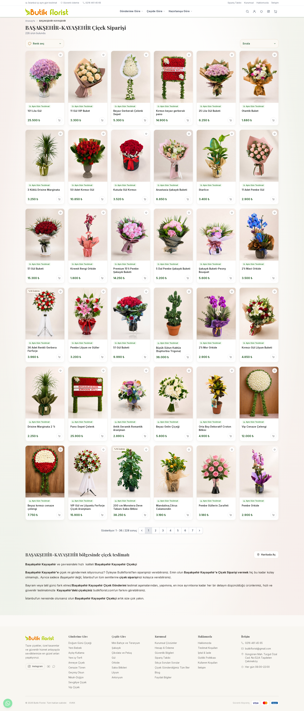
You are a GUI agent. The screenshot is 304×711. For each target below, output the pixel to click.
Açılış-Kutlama (76, 652)
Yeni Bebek (75, 647)
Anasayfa (30, 21)
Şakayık (116, 647)
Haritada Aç (268, 554)
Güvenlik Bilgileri (164, 652)
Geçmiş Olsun (76, 672)
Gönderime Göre (130, 11)
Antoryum (117, 677)
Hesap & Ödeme (164, 647)
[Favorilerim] (261, 11)
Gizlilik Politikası (207, 657)
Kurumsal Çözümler (166, 642)
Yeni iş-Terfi (75, 657)
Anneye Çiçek (76, 662)
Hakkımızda (262, 2)
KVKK (72, 703)
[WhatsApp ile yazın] (7, 703)
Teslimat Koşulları (208, 647)
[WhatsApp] (53, 666)
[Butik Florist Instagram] (268, 11)
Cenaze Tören (76, 667)
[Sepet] (275, 11)
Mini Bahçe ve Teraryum (126, 642)
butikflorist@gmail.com (258, 648)
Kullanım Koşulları (207, 662)
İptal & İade (204, 652)
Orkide (116, 662)
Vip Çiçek (74, 687)
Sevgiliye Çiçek (77, 682)
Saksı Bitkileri (119, 667)
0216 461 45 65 (93, 2)
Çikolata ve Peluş (122, 652)
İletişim (275, 2)
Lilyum (115, 672)
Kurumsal (249, 2)
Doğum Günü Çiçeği (79, 642)
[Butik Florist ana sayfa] (39, 638)
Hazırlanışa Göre (179, 11)
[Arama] (247, 11)
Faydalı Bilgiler (163, 677)
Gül (113, 657)
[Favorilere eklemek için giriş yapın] (60, 54)
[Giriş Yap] (254, 11)
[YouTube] (48, 666)
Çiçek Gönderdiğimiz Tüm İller (172, 667)
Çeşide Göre (154, 11)
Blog (157, 672)
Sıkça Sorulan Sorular (167, 662)
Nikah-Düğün (76, 677)
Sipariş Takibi (234, 2)
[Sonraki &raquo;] (199, 530)
